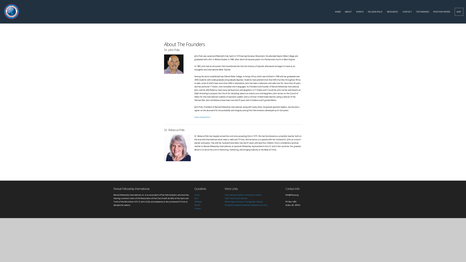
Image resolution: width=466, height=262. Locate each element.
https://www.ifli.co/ (202, 117)
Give (459, 11)
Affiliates (198, 202)
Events (360, 11)
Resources (392, 11)
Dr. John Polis (375, 11)
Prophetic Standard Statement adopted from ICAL (246, 205)
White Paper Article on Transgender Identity (244, 202)
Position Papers (442, 11)
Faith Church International (236, 198)
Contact (407, 11)
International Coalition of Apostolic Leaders (243, 195)
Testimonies (422, 11)
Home (338, 11)
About (348, 11)
